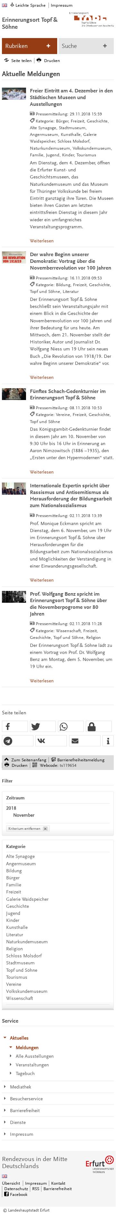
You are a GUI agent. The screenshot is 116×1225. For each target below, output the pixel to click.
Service (10, 1021)
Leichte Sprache (30, 5)
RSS (35, 1188)
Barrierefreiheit (57, 1188)
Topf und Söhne (21, 970)
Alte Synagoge (20, 856)
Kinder (12, 920)
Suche (69, 46)
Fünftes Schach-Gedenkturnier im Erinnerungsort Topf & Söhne (68, 394)
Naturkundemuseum (27, 942)
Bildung (14, 871)
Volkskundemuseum (27, 991)
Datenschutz (16, 1188)
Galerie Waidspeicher (27, 899)
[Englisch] (4, 5)
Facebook (18, 1194)
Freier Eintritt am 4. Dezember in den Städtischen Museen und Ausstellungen (71, 97)
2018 (11, 808)
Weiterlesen (42, 241)
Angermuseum (21, 864)
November (23, 815)
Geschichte (17, 906)
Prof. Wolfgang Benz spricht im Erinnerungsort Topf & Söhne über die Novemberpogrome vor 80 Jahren (68, 604)
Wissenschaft (19, 998)
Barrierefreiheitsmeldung (80, 760)
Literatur (14, 935)
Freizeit (13, 892)
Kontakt (58, 1183)
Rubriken (16, 46)
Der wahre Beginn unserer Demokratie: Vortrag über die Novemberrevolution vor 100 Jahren (70, 261)
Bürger (13, 878)
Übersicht (11, 1183)
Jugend (13, 913)
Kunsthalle (17, 927)
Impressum (62, 5)
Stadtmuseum (20, 963)
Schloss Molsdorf (23, 956)
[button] (15, 726)
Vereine (13, 984)
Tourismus (16, 977)
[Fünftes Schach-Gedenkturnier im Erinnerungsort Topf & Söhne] (14, 394)
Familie (13, 885)
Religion (14, 949)
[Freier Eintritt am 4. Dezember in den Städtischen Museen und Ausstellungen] (14, 94)
